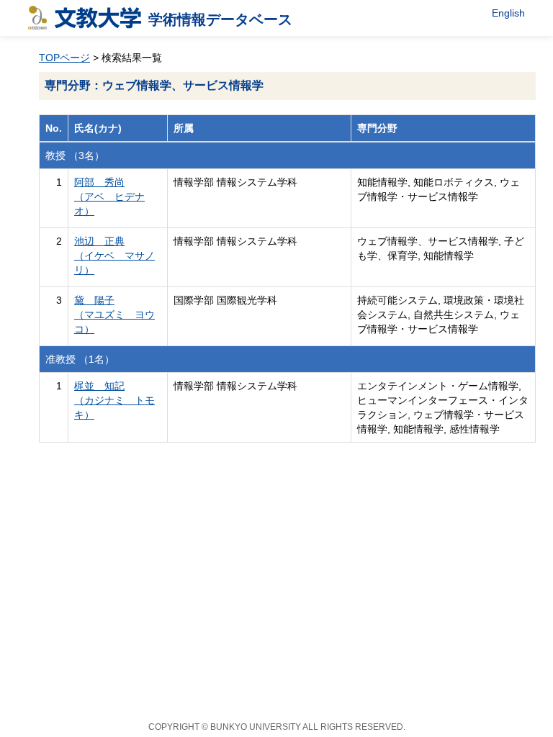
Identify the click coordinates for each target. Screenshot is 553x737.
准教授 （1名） (79, 359)
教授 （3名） (74, 155)
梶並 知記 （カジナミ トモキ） (114, 400)
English (508, 13)
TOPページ (64, 57)
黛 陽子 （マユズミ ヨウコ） (114, 314)
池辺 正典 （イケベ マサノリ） (114, 255)
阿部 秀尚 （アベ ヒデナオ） (109, 196)
